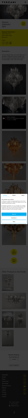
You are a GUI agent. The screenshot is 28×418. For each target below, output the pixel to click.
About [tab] (23, 195)
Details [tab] (14, 195)
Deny (14, 221)
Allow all (14, 214)
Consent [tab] (5, 195)
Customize (13, 217)
